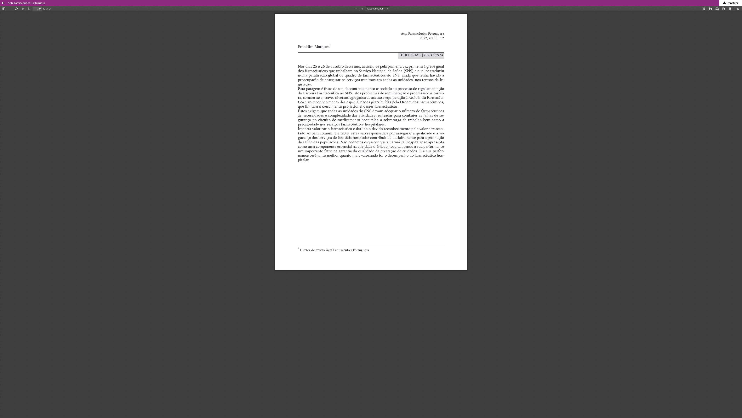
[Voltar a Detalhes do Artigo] (3, 3)
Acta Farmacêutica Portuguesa (26, 2)
